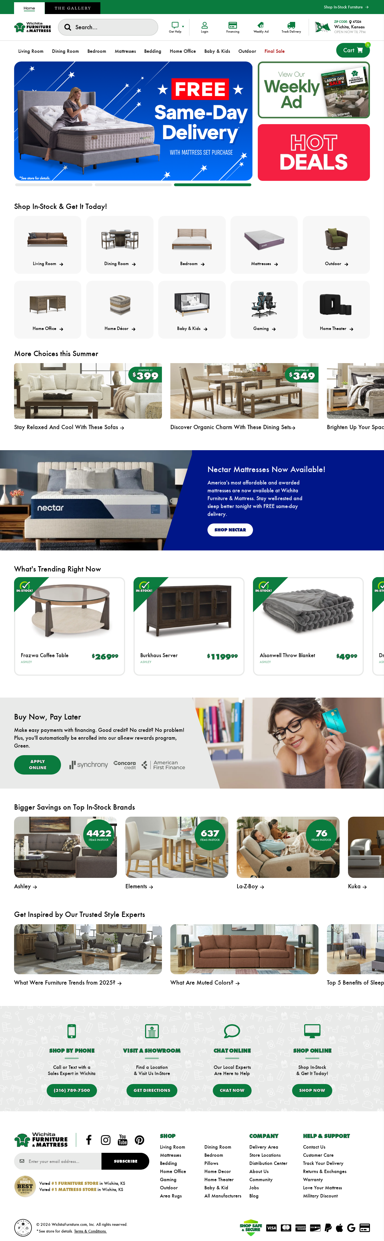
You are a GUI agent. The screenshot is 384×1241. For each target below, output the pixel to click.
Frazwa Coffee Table (45, 655)
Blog (254, 1196)
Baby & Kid (216, 1188)
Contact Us (314, 1147)
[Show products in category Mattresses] (264, 240)
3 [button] (212, 184)
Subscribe (125, 1161)
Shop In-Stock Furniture (343, 7)
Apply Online (37, 764)
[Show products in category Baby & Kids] (192, 305)
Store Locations (265, 1155)
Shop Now (312, 1090)
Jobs (254, 1188)
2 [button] (133, 184)
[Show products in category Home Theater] (336, 305)
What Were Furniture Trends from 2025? (65, 982)
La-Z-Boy (248, 886)
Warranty (313, 1179)
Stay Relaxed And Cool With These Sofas (67, 427)
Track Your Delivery (323, 1163)
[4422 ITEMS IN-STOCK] (65, 846)
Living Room (172, 1147)
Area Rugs (171, 1196)
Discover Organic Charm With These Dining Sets (230, 427)
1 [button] (53, 184)
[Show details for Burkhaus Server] (189, 610)
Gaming (168, 1179)
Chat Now (232, 1090)
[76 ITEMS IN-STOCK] (288, 846)
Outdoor (169, 1188)
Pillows (211, 1163)
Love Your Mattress (322, 1188)
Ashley (26, 662)
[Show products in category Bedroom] (192, 240)
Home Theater (219, 1179)
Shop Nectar (230, 529)
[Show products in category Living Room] (48, 240)
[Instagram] (106, 1140)
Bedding (168, 1163)
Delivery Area (263, 1147)
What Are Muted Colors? (202, 982)
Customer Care (318, 1155)
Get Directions (152, 1090)
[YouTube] (123, 1140)
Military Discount (320, 1196)
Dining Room (217, 1147)
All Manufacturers (222, 1196)
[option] (133, 121)
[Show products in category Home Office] (48, 305)
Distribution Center (268, 1163)
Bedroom (213, 1155)
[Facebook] (89, 1140)
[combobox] (108, 27)
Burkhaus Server (159, 655)
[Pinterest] (139, 1140)
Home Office (173, 1171)
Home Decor (217, 1171)
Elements (137, 886)
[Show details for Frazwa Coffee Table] (69, 610)
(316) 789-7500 (72, 1090)
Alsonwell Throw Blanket (287, 655)
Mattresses (170, 1155)
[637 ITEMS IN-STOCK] (176, 846)
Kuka (355, 886)
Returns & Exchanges (324, 1171)
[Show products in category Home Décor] (120, 305)
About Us (258, 1171)
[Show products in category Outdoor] (336, 240)
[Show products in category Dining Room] (120, 240)
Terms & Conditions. (90, 1231)
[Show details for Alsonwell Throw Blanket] (308, 610)
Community (261, 1179)
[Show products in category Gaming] (264, 305)
